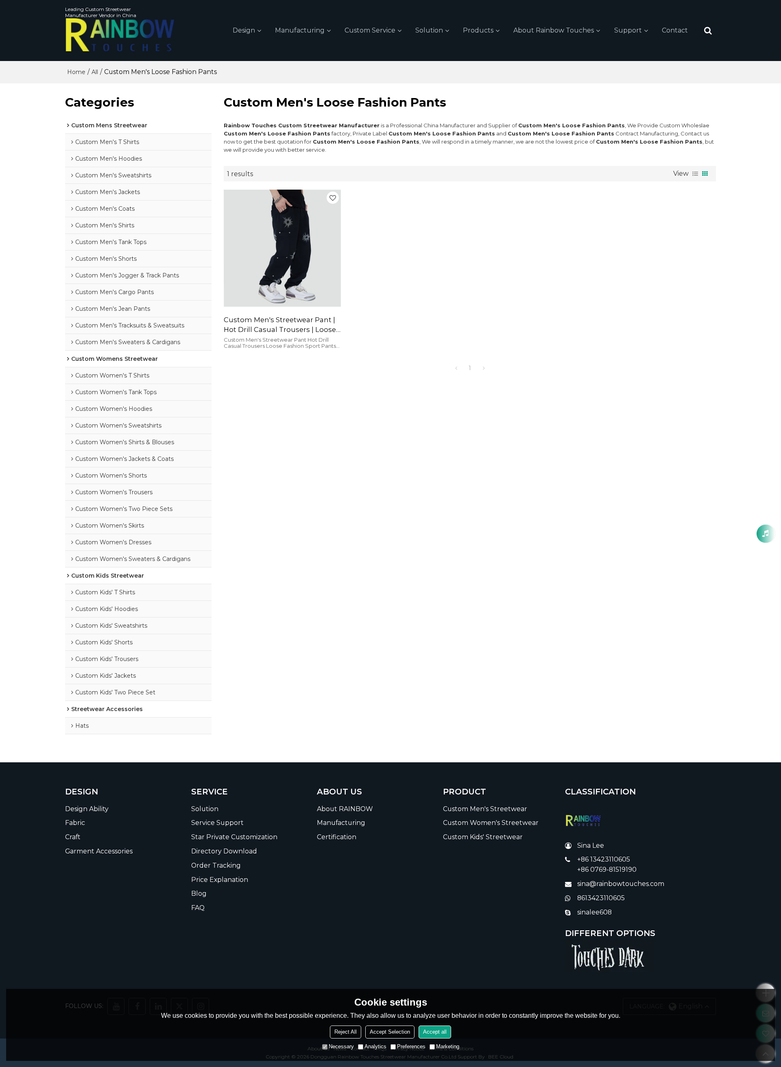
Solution (429, 30)
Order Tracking (216, 865)
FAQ (198, 908)
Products (478, 30)
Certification (336, 837)
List (695, 174)
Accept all (435, 1032)
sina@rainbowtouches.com (620, 884)
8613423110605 (601, 898)
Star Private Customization (234, 837)
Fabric (75, 823)
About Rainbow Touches (553, 30)
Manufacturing (300, 30)
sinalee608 (594, 912)
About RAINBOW (345, 809)
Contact (675, 30)
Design (244, 30)
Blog (199, 893)
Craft (73, 837)
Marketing (447, 1046)
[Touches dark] (640, 956)
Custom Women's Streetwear (491, 823)
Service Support (217, 823)
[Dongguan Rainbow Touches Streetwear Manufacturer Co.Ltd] (120, 34)
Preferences (411, 1046)
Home (76, 72)
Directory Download (224, 851)
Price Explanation (219, 880)
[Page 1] (456, 368)
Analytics (375, 1046)
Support (628, 30)
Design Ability (87, 809)
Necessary (341, 1046)
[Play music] (766, 533)
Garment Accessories (99, 851)
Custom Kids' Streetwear (483, 837)
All (95, 72)
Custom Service (370, 30)
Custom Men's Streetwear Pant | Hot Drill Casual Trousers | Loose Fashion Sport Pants (280, 325)
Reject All (345, 1032)
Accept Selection (390, 1032)
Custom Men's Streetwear (485, 809)
